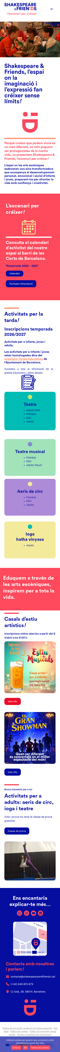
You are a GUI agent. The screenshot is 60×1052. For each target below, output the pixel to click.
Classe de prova (17, 831)
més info (12, 772)
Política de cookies (19, 1031)
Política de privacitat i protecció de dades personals (27, 1028)
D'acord (16, 1047)
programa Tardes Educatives (23, 358)
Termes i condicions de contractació (34, 1034)
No (25, 1047)
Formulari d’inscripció (21, 283)
